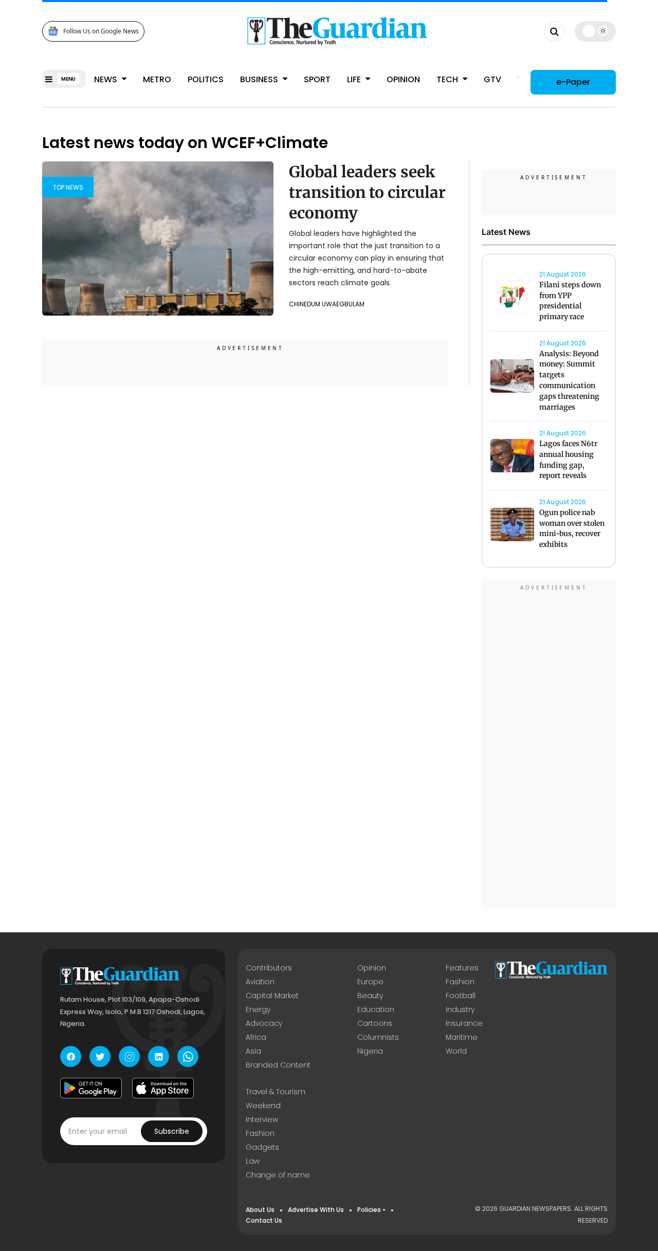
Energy (258, 1009)
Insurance (464, 1023)
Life (355, 79)
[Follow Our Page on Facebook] (70, 1056)
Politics (206, 79)
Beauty (370, 995)
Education (375, 1009)
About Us (260, 1209)
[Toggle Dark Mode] (595, 31)
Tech (448, 79)
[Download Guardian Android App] (91, 1088)
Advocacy (264, 1023)
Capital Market (272, 995)
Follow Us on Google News (101, 31)
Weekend (263, 1105)
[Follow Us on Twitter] (100, 1056)
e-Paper (573, 82)
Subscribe (171, 1131)
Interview (262, 1119)
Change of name (278, 1175)
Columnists (378, 1037)
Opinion (403, 79)
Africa (256, 1037)
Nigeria (370, 1051)
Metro (157, 79)
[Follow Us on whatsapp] (187, 1056)
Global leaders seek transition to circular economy (367, 192)
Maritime (462, 1037)
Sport (317, 79)
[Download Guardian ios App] (163, 1088)
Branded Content (278, 1065)
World (456, 1051)
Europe (370, 982)
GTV (492, 79)
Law (253, 1161)
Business (260, 79)
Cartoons (374, 1023)
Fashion (460, 982)
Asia (253, 1051)
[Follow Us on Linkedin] (158, 1056)
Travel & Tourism (275, 1092)
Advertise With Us (316, 1209)
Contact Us (264, 1220)
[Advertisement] (549, 745)
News (106, 79)
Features (462, 968)
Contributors (269, 968)
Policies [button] (369, 1209)
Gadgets (262, 1147)
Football (461, 995)
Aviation (260, 982)
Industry (460, 1009)
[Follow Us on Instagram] (129, 1056)
